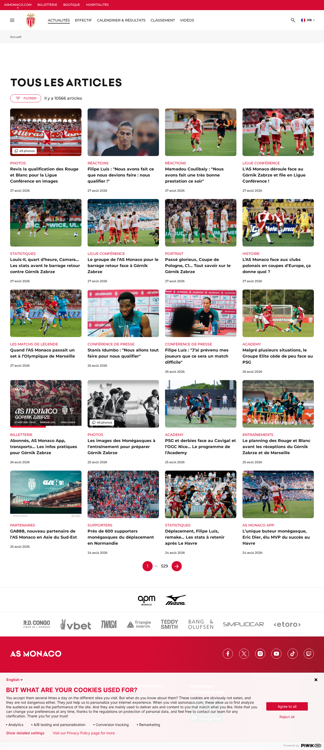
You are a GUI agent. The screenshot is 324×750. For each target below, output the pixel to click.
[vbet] (75, 624)
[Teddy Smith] (169, 624)
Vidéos (187, 20)
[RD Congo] (37, 624)
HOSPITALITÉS (97, 5)
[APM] (146, 600)
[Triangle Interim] (139, 624)
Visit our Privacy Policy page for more (84, 733)
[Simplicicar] (243, 624)
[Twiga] (108, 624)
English (12, 679)
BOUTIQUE (71, 5)
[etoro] (287, 624)
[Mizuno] (175, 600)
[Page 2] (177, 566)
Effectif (83, 20)
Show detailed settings (25, 733)
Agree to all (287, 706)
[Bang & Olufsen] (200, 624)
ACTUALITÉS (59, 20)
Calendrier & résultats (121, 20)
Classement (163, 20)
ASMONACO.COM (17, 5)
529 (164, 566)
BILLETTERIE (47, 5)
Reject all (286, 717)
